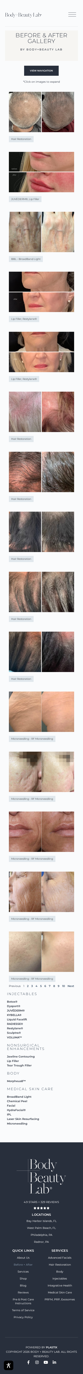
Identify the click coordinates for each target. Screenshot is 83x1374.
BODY (13, 1073)
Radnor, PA (41, 1242)
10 (63, 986)
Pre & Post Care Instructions (23, 1301)
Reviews (23, 1292)
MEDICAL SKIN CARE (30, 1089)
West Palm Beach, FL (41, 1228)
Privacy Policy (23, 1317)
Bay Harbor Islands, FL (41, 1221)
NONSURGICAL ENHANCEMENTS (26, 1047)
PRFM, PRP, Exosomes (60, 1299)
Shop (23, 1278)
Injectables (60, 1278)
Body (59, 1271)
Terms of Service (23, 1310)
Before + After (23, 1264)
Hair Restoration (60, 1264)
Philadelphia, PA (41, 1235)
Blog (23, 1285)
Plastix (51, 1347)
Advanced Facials (59, 1257)
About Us (23, 1257)
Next (71, 986)
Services (23, 1271)
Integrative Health (60, 1285)
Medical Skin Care (60, 1292)
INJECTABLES (22, 994)
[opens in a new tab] (28, 1362)
